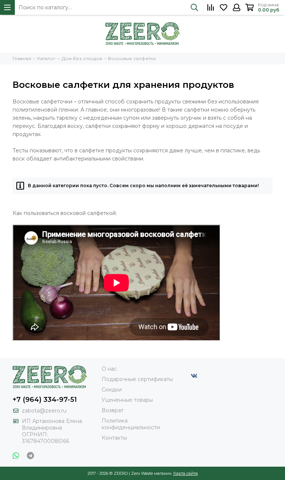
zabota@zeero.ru (44, 410)
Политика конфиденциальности (131, 424)
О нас (109, 368)
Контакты (114, 437)
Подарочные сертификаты (137, 379)
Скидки (112, 389)
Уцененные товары (127, 400)
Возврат (113, 410)
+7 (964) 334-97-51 (45, 399)
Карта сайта (185, 473)
